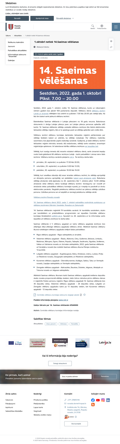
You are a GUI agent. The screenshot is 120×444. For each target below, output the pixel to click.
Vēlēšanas (63, 324)
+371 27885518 (73, 400)
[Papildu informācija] (84, 295)
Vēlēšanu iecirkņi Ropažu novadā (47, 197)
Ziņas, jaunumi (51, 324)
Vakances (9, 400)
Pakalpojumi (10, 403)
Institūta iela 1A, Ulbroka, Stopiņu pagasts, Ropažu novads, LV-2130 (77, 409)
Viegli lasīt (37, 411)
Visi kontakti (76, 424)
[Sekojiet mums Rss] (93, 404)
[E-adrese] (69, 417)
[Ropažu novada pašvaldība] (14, 27)
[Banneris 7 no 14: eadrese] (60, 343)
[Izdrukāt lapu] (111, 41)
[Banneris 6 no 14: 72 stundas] (37, 343)
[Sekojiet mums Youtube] (98, 400)
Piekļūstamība (39, 403)
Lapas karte (38, 407)
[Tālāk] (110, 343)
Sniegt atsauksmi (60, 363)
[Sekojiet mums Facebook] (93, 400)
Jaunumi (11, 46)
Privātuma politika (41, 400)
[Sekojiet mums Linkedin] (108, 400)
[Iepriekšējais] (9, 343)
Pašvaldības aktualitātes (17, 50)
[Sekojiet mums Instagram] (103, 400)
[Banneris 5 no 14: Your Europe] (15, 343)
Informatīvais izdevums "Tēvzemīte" (17, 55)
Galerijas (11, 60)
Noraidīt (17, 18)
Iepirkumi (9, 407)
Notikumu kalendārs (16, 42)
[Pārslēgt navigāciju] (116, 27)
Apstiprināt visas (42, 18)
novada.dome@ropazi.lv (76, 403)
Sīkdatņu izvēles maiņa (42, 415)
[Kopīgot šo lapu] (111, 47)
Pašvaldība (74, 324)
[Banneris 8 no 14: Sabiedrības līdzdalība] (82, 343)
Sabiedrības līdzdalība (14, 411)
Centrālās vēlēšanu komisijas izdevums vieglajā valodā (58, 295)
